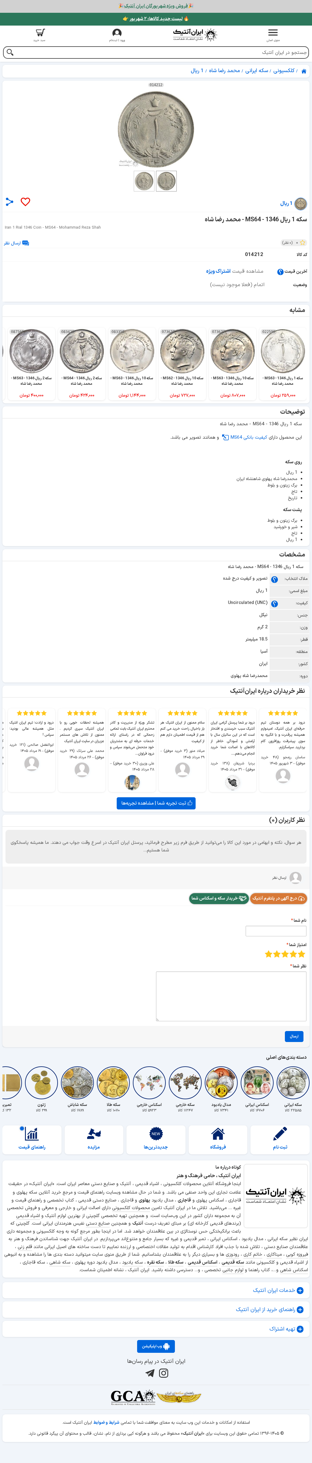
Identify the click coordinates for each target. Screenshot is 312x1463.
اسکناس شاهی (294, 1270)
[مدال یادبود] (221, 1082)
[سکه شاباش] (77, 1082)
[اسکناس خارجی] (149, 1082)
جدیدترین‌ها (156, 1147)
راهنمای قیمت (32, 1147)
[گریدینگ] (133, 1397)
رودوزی (232, 1254)
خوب (277, 954)
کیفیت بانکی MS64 (248, 437)
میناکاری (274, 1254)
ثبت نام (280, 1147)
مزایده (94, 1147)
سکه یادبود (132, 1262)
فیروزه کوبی (297, 1254)
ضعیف (301, 954)
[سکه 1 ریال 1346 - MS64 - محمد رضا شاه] (156, 129)
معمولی (293, 954)
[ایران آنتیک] (304, 71)
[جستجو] (10, 53)
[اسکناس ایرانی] (257, 1082)
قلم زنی (25, 1247)
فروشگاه (218, 1147)
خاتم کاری (252, 1254)
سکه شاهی (59, 1262)
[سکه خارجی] (185, 1082)
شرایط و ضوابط (106, 1422)
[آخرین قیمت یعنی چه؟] (280, 271)
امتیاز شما (298, 945)
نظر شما (300, 966)
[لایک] (25, 202)
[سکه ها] (179, 1397)
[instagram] (163, 1373)
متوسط (285, 954)
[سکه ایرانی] (293, 1082)
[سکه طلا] (113, 1082)
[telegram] (149, 1373)
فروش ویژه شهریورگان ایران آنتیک (156, 6)
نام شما (300, 920)
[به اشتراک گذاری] (9, 202)
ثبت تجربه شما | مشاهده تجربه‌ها (154, 803)
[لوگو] (195, 35)
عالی (268, 954)
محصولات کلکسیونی (131, 1208)
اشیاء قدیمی (28, 1215)
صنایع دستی (98, 1223)
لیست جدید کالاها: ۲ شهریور (156, 19)
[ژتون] (41, 1082)
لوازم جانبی (232, 1270)
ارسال (294, 1036)
